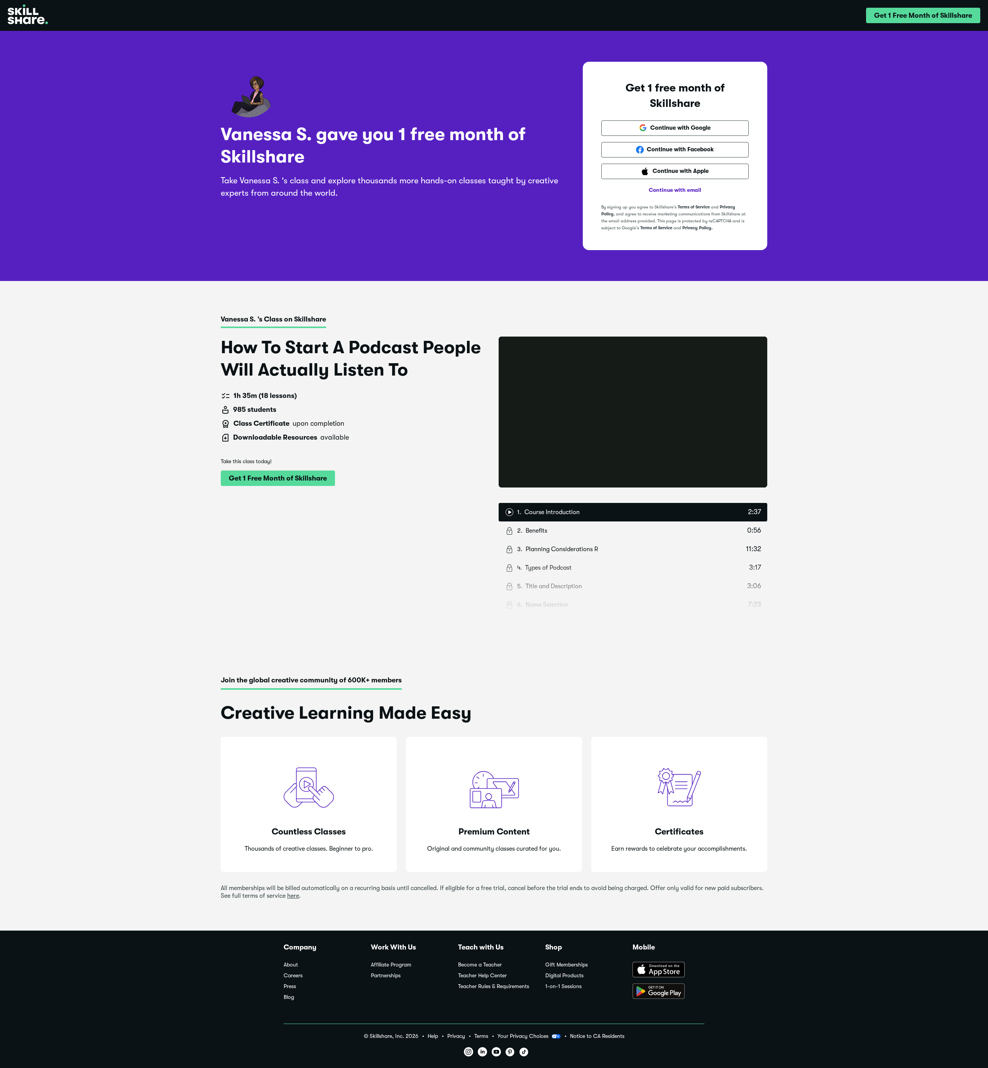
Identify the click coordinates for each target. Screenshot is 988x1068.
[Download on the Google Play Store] (668, 991)
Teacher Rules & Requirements (493, 986)
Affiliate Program (391, 965)
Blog (289, 997)
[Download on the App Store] (668, 970)
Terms (481, 1036)
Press (290, 986)
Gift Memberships (566, 965)
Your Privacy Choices (522, 1036)
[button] (923, 15)
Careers (293, 975)
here (293, 895)
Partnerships (386, 975)
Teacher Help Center (482, 975)
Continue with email (675, 190)
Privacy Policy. (697, 227)
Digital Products (564, 975)
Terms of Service (694, 207)
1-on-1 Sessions (563, 986)
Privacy (456, 1036)
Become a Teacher (480, 965)
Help (433, 1036)
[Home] (28, 15)
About (291, 965)
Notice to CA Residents (597, 1036)
